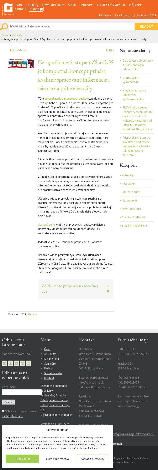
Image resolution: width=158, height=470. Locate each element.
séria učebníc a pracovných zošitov (66, 98)
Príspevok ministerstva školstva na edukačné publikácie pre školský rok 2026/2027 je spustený (136, 146)
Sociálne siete (53, 373)
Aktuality (32, 5)
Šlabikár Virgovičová (134, 225)
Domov (4, 35)
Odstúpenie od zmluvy (54, 400)
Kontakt (20, 9)
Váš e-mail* (9, 387)
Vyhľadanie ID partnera (54, 424)
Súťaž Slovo (51, 359)
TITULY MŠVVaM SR (111, 5)
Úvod (18, 5)
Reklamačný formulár (53, 395)
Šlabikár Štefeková (133, 217)
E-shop (35, 9)
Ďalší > (110, 50)
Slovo (72, 5)
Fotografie (128, 183)
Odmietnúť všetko (57, 459)
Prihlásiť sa (105, 15)
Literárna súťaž (131, 192)
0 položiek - (146, 15)
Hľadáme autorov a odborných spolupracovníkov (134, 95)
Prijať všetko (22, 459)
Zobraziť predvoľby (92, 459)
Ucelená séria (46, 224)
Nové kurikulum (53, 5)
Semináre (86, 5)
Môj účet (135, 5)
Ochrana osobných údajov (56, 415)
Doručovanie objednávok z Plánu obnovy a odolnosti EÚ (138, 65)
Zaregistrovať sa (123, 15)
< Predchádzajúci (17, 50)
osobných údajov (12, 416)
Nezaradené (129, 200)
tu (137, 406)
